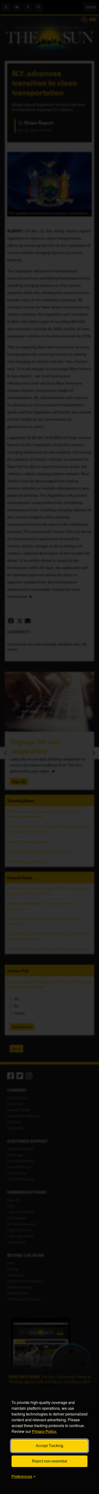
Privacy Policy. (44, 1431)
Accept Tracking (49, 1446)
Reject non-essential (49, 1461)
